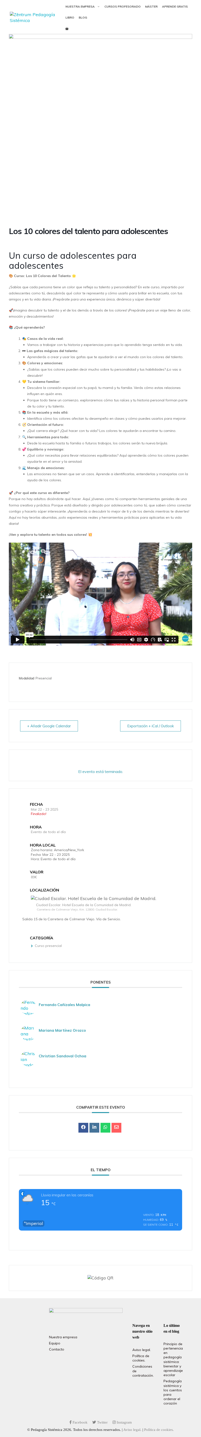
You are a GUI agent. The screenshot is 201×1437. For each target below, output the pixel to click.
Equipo (54, 1343)
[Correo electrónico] (116, 1128)
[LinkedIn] (94, 1128)
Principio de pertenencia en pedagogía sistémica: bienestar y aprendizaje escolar (173, 1359)
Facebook (80, 1422)
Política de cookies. (140, 1358)
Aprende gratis (175, 6)
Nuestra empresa (80, 6)
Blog (83, 17)
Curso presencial (48, 946)
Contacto (56, 1349)
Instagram (124, 1422)
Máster (151, 6)
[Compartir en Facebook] (83, 1128)
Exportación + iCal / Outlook (150, 726)
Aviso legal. (141, 1350)
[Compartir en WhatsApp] (105, 1128)
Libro (69, 17)
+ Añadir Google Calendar (49, 726)
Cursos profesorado (122, 6)
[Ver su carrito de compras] (67, 28)
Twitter (102, 1422)
